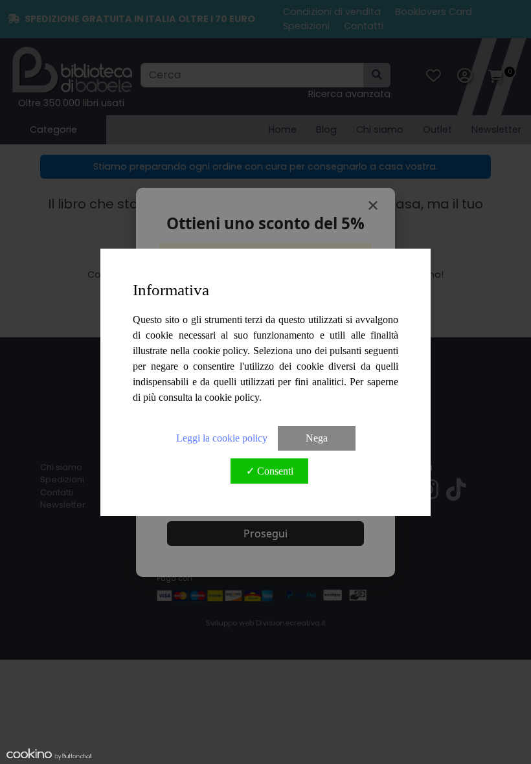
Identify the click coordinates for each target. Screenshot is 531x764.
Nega (317, 438)
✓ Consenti (269, 471)
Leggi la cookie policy (221, 438)
